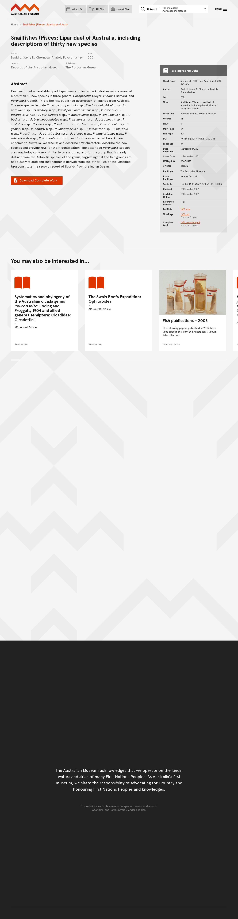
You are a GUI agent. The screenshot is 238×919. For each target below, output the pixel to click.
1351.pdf (185, 214)
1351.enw (185, 209)
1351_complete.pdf (190, 222)
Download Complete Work (38, 180)
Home (14, 24)
